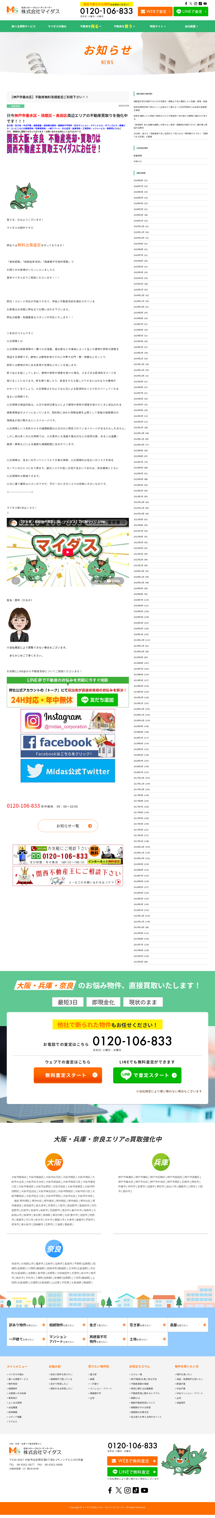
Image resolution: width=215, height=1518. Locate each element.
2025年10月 (141, 237)
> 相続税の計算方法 (139, 1412)
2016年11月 (142, 852)
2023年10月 (141, 375)
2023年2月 (141, 421)
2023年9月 (141, 381)
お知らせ (138, 161)
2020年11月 (141, 576)
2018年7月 (141, 737)
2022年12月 (141, 433)
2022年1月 (141, 496)
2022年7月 (141, 461)
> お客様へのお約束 (16, 1393)
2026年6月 (141, 191)
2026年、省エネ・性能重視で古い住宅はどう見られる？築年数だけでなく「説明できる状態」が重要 (171, 135)
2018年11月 (142, 714)
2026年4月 (141, 203)
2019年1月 (141, 703)
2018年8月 (141, 731)
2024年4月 (141, 341)
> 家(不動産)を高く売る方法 (143, 1379)
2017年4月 (141, 823)
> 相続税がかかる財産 (140, 1407)
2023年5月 (141, 404)
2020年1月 (141, 634)
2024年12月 (141, 295)
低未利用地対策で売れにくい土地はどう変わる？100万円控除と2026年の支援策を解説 (170, 108)
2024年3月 (141, 347)
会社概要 (190, 26)
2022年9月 (141, 450)
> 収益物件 (180, 1402)
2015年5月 (141, 955)
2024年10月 (141, 306)
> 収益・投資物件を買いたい (189, 1379)
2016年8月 (141, 869)
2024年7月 (141, 324)
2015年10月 (141, 927)
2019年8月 (141, 662)
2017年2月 (141, 835)
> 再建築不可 (94, 1393)
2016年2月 (141, 904)
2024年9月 (141, 312)
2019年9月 (141, 657)
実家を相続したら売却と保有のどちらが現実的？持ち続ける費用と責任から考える (170, 117)
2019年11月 (141, 645)
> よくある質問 (14, 1402)
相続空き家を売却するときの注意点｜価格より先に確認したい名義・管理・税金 (170, 101)
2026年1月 (141, 220)
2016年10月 (142, 858)
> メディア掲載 (14, 1416)
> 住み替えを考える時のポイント (145, 1416)
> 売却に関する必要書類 (141, 1388)
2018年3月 (141, 760)
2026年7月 (141, 186)
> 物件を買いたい (183, 1374)
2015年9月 (141, 933)
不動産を (89, 26)
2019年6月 (141, 674)
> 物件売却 (12, 1383)
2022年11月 (141, 438)
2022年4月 (141, 479)
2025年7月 (141, 255)
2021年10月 (141, 513)
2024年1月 (141, 358)
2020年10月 (141, 582)
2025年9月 (141, 243)
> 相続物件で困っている (60, 1379)
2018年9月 (141, 726)
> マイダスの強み (15, 1374)
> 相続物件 (12, 1388)
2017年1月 (141, 841)
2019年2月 (141, 697)
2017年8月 (141, 800)
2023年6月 (141, 398)
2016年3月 (141, 898)
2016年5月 (141, 887)
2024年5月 (141, 335)
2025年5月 (141, 266)
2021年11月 (141, 507)
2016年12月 (142, 846)
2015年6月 (141, 950)
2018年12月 (142, 708)
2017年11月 (142, 783)
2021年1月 (141, 565)
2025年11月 (141, 232)
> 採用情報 (12, 1412)
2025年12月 (141, 226)
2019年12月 (142, 639)
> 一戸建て (93, 1383)
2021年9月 (141, 519)
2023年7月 (141, 392)
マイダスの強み (57, 26)
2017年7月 (141, 806)
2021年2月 (141, 559)
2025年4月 (141, 272)
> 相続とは (134, 1397)
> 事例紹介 (12, 1397)
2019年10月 (141, 651)
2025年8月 (141, 249)
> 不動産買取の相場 (139, 1383)
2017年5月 (141, 818)
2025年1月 (141, 289)
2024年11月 (141, 301)
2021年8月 (141, 525)
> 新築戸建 (180, 1383)
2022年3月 (141, 484)
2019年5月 (141, 680)
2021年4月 (141, 548)
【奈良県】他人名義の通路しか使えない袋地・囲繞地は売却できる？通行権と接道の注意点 (170, 126)
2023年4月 (141, 410)
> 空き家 (92, 1374)
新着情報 (15, 106)
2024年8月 (141, 318)
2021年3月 (141, 553)
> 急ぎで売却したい (58, 1383)
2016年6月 (141, 881)
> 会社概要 (12, 1407)
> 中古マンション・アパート (189, 1393)
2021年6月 (141, 536)
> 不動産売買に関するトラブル (144, 1393)
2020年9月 (141, 588)
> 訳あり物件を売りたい (61, 1374)
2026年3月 (141, 209)
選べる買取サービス (23, 26)
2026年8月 (141, 180)
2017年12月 (142, 777)
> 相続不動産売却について (142, 1402)
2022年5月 (141, 473)
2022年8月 (141, 456)
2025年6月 (141, 260)
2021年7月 (141, 530)
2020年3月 (141, 622)
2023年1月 (141, 427)
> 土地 (91, 1397)
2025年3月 (141, 278)
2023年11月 (141, 369)
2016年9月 (141, 864)
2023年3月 (141, 415)
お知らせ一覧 (68, 825)
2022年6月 (141, 467)
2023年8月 (141, 387)
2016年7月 (141, 875)
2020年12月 (141, 570)
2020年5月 (141, 611)
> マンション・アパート (100, 1388)
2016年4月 (141, 892)
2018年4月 (141, 754)
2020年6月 (141, 605)
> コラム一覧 (135, 1374)
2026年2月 (141, 214)
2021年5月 (141, 542)
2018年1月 (141, 772)
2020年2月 (141, 628)
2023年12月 (141, 364)
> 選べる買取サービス (17, 1379)
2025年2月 (141, 283)
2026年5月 (141, 197)
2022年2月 (141, 490)
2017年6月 (141, 812)
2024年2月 (141, 352)
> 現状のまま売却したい (61, 1388)
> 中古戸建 (180, 1388)
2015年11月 (142, 921)
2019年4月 (141, 685)
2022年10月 (141, 444)
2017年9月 (141, 795)
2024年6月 (141, 329)
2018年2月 (141, 766)
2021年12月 (141, 502)
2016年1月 (141, 910)
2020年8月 (141, 593)
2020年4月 (141, 616)
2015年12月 (142, 915)
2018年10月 (142, 720)
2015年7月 (141, 944)
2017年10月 (142, 789)
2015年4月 (141, 961)
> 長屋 (91, 1379)
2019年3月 (141, 691)
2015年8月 (141, 938)
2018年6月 (141, 743)
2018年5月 (141, 749)
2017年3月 (141, 829)
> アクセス (12, 1421)
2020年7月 (141, 599)
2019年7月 (141, 668)
